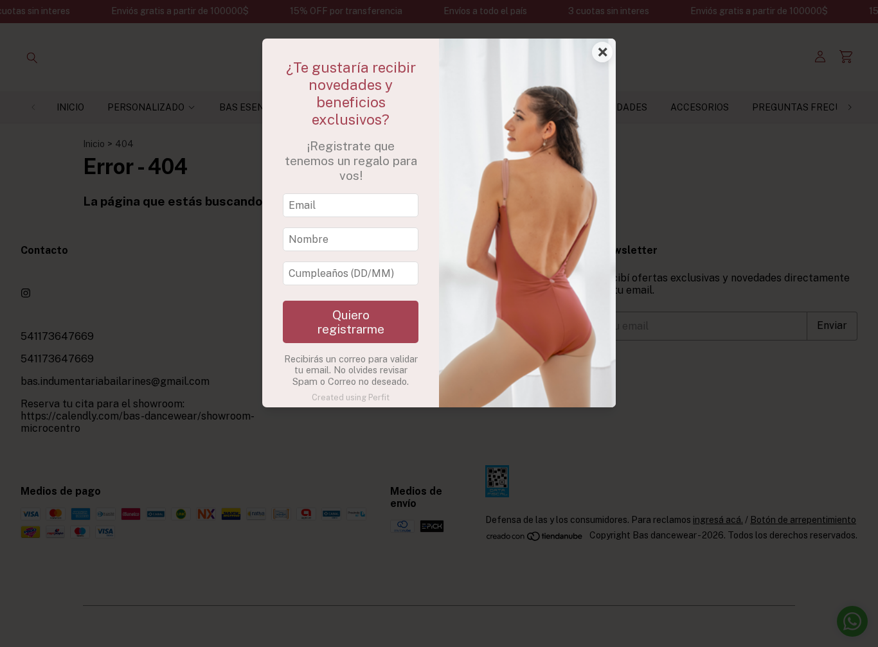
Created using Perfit (351, 397)
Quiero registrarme (351, 322)
